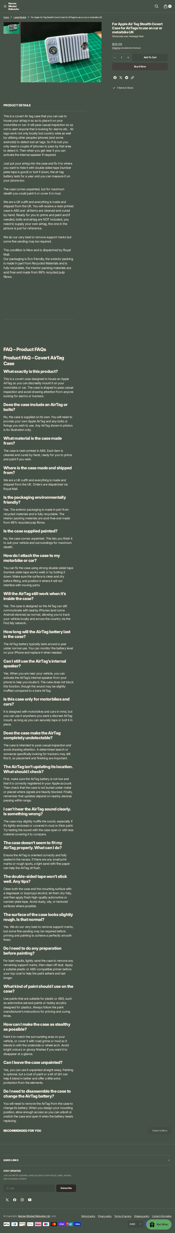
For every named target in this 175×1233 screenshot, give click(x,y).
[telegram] (125, 78)
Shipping (114, 48)
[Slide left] (11, 26)
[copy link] (131, 78)
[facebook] (113, 78)
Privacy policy (102, 1216)
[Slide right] (11, 29)
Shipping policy (139, 1216)
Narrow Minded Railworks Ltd (34, 1216)
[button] (5, 6)
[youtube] (29, 1200)
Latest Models (20, 17)
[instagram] (22, 1200)
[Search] (154, 6)
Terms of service (120, 1216)
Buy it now (138, 66)
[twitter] (119, 78)
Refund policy (86, 1216)
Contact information (159, 1216)
